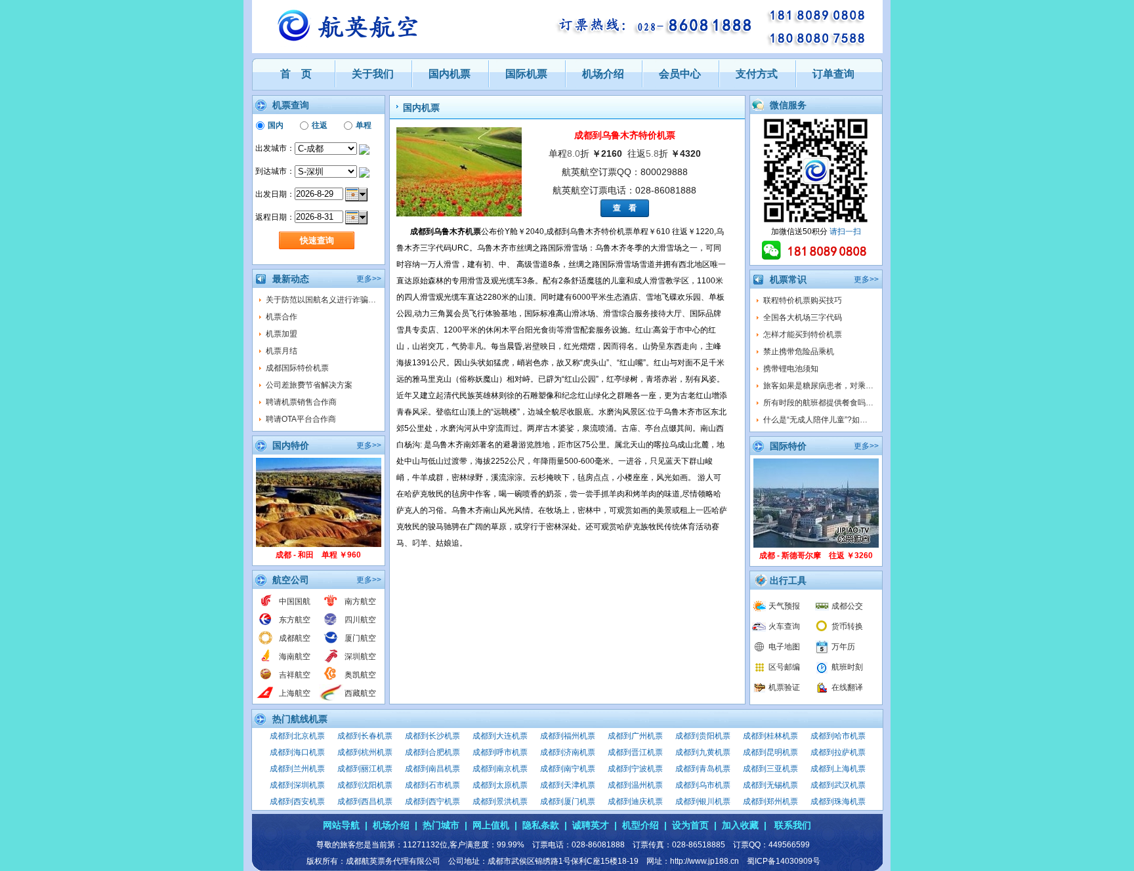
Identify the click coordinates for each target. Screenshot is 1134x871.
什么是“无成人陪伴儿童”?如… (815, 419)
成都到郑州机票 (770, 801)
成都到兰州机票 (297, 768)
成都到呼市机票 (500, 752)
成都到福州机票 (567, 735)
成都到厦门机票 (567, 801)
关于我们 (373, 73)
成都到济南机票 (567, 752)
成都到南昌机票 (432, 768)
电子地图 (784, 646)
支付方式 (757, 73)
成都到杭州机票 (364, 752)
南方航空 (360, 601)
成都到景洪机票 (500, 801)
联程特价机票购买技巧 (802, 300)
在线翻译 (847, 687)
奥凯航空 (360, 674)
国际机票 (526, 73)
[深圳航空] (331, 661)
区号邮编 (784, 667)
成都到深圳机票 (297, 785)
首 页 (296, 73)
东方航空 (294, 619)
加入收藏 (740, 825)
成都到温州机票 (635, 785)
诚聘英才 (590, 825)
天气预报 (784, 606)
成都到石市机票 (432, 785)
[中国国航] (265, 606)
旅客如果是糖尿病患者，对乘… (818, 385)
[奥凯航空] (331, 679)
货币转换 (847, 626)
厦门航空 (360, 638)
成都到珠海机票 (838, 801)
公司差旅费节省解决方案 (309, 385)
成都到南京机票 (500, 768)
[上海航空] (265, 697)
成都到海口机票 (297, 752)
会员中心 (680, 73)
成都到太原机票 (500, 785)
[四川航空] (331, 624)
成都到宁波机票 (635, 768)
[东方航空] (265, 624)
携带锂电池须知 (790, 368)
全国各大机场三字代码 (802, 317)
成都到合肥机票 (432, 752)
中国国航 (294, 601)
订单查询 (833, 73)
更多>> (368, 278)
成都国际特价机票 (297, 368)
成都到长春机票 (364, 735)
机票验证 (784, 687)
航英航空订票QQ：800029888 (625, 172)
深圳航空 (360, 656)
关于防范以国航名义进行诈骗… (321, 299)
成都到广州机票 (635, 735)
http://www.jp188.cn (704, 861)
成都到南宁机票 (567, 768)
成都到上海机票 (838, 768)
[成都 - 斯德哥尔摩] (816, 545)
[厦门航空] (331, 642)
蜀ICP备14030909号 (783, 861)
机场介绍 (603, 73)
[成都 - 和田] (318, 544)
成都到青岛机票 (702, 768)
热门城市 (441, 825)
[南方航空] (331, 606)
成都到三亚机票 (770, 768)
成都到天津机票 (567, 785)
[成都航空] (265, 642)
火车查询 (784, 626)
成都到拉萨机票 (838, 752)
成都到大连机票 (500, 735)
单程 (363, 125)
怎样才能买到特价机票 (802, 334)
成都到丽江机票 (364, 768)
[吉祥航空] (265, 679)
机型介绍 (640, 825)
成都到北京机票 (297, 735)
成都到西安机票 (297, 801)
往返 (319, 125)
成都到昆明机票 (770, 752)
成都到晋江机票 (635, 752)
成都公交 (847, 606)
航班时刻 (847, 667)
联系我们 (792, 825)
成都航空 (294, 638)
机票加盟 (281, 333)
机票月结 (281, 350)
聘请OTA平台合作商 (301, 419)
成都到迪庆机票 (635, 801)
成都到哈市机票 (838, 735)
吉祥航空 (294, 674)
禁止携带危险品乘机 (798, 351)
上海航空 (294, 693)
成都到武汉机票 (838, 785)
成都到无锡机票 (770, 785)
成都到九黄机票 (702, 752)
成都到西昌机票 (364, 801)
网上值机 (490, 825)
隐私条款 (540, 825)
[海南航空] (265, 661)
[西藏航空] (331, 697)
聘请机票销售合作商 (301, 402)
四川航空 (360, 619)
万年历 (843, 646)
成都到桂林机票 (770, 735)
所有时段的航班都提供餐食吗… (818, 402)
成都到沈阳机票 (364, 785)
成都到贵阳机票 (702, 735)
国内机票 (450, 73)
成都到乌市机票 (702, 785)
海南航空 (294, 656)
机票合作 (281, 316)
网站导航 (341, 825)
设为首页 (690, 825)
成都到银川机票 (702, 801)
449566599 (789, 844)
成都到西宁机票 (432, 801)
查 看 (625, 208)
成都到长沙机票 (432, 735)
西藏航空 (360, 693)
